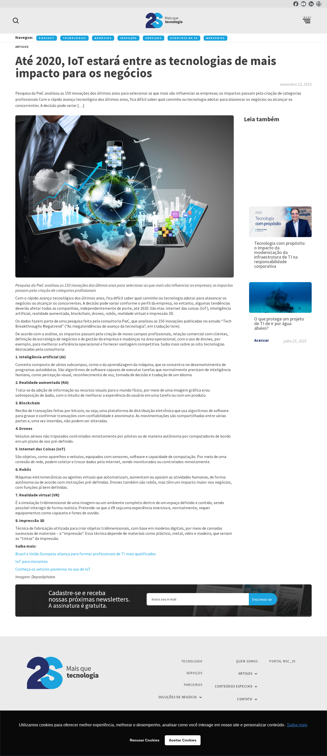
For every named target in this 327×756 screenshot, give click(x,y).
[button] (306, 20)
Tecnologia (191, 661)
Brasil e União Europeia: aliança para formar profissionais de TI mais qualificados (85, 553)
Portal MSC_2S (282, 661)
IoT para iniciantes (31, 561)
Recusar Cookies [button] (144, 740)
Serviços (194, 673)
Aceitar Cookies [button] (182, 740)
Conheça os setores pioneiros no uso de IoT (53, 569)
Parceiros (193, 685)
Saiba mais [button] (297, 725)
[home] (163, 20)
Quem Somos (247, 661)
